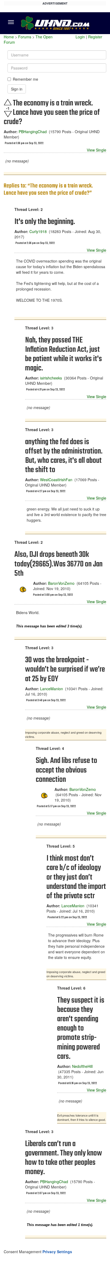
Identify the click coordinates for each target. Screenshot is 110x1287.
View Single (96, 150)
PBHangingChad (33, 131)
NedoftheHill (82, 1066)
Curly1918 (38, 231)
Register (95, 36)
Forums (24, 36)
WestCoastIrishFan (56, 479)
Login (80, 36)
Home (9, 36)
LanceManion (51, 688)
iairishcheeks (51, 378)
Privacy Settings (57, 1251)
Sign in (16, 89)
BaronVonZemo (61, 583)
